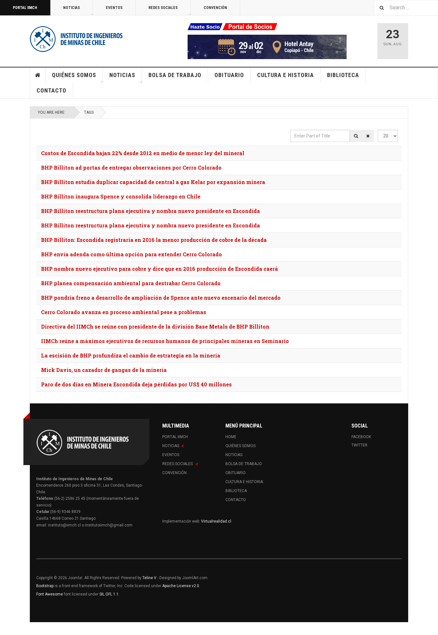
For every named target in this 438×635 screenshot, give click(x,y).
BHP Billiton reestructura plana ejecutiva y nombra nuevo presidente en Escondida (150, 210)
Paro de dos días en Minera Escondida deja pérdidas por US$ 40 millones (136, 384)
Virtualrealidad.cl (216, 521)
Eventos (114, 7)
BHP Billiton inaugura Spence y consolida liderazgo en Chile (120, 196)
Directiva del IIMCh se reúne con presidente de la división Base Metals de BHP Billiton (155, 326)
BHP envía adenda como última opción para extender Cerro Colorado (131, 254)
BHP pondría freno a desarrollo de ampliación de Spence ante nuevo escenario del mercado (161, 297)
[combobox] (406, 7)
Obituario (229, 75)
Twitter (359, 445)
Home (38, 75)
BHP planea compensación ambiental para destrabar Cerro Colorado (131, 283)
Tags (89, 112)
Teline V (149, 578)
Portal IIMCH (25, 7)
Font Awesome (49, 594)
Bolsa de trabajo (174, 75)
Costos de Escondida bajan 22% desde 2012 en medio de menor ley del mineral (142, 153)
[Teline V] (76, 38)
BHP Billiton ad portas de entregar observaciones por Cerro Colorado (131, 167)
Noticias (71, 7)
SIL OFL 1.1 (109, 594)
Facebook (361, 437)
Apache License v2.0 (180, 586)
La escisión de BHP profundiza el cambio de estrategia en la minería (130, 355)
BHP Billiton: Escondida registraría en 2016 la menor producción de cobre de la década (154, 239)
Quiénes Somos (74, 75)
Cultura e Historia (285, 75)
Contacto (51, 90)
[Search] (356, 136)
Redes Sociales (163, 7)
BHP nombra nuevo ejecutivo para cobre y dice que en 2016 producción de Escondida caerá (159, 268)
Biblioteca (343, 75)
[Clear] (368, 136)
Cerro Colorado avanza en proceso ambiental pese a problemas (123, 312)
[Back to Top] (6, 628)
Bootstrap (45, 586)
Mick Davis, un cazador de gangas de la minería (104, 369)
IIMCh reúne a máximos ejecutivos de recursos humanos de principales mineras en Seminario (165, 341)
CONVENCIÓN (215, 7)
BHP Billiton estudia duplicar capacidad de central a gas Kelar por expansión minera (153, 182)
